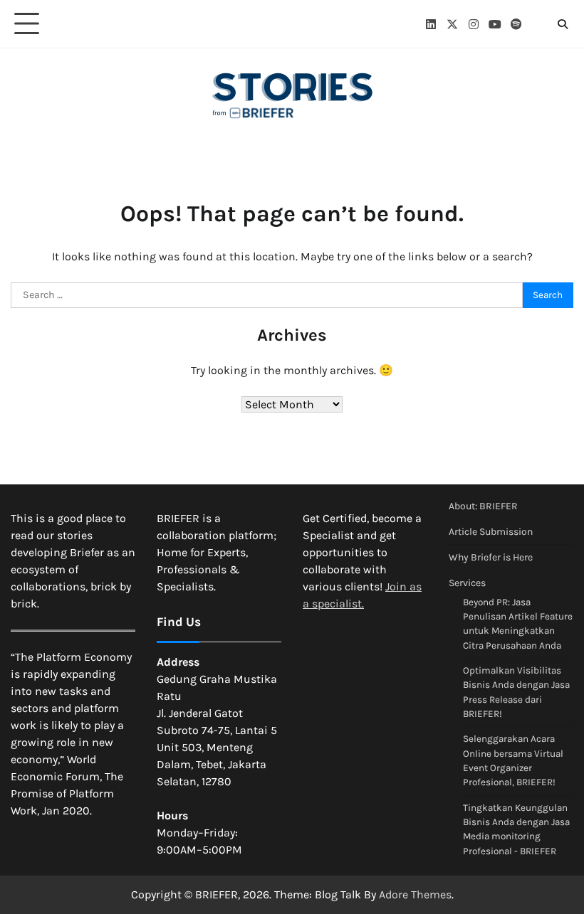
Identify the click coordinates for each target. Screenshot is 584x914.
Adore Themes (415, 894)
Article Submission (491, 532)
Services (467, 583)
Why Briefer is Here (491, 557)
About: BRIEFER (483, 506)
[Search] (562, 24)
